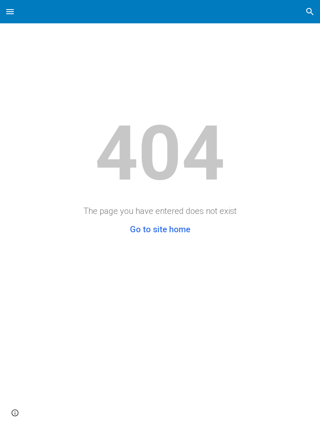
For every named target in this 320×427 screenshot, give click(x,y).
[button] (10, 11)
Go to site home (160, 229)
